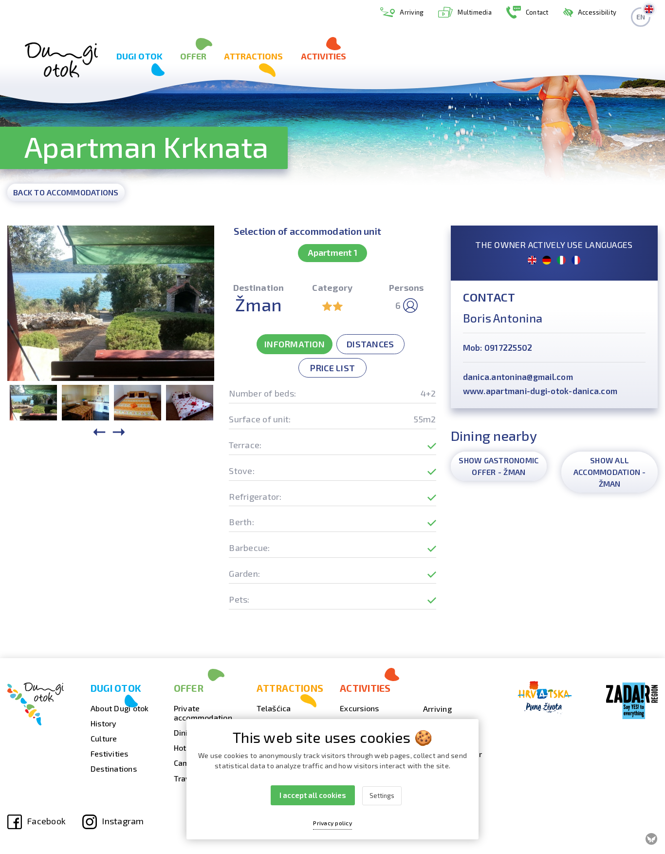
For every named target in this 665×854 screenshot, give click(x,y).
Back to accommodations (66, 192)
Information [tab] (294, 344)
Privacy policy (332, 822)
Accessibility (597, 12)
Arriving (412, 12)
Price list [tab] (332, 367)
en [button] (641, 17)
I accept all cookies (312, 795)
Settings (381, 795)
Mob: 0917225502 (498, 347)
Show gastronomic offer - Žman (498, 465)
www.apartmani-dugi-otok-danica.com (540, 391)
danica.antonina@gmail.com (518, 376)
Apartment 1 (332, 252)
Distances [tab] (370, 344)
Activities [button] (324, 56)
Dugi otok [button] (139, 56)
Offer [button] (193, 56)
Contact (537, 12)
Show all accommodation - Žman (609, 471)
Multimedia (475, 12)
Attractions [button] (253, 56)
